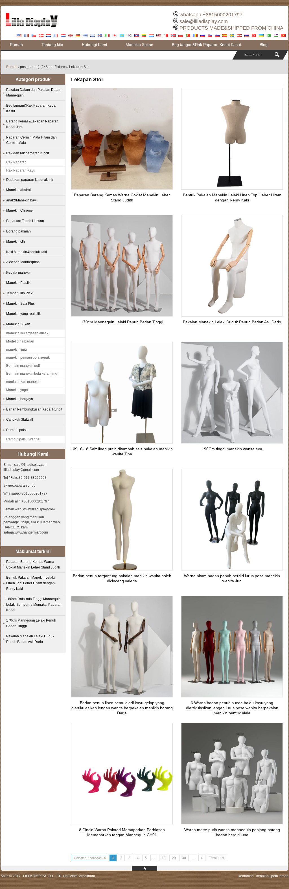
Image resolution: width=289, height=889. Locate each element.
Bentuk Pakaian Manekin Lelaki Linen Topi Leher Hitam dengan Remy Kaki (30, 583)
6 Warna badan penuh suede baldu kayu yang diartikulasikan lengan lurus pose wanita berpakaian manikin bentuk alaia (232, 708)
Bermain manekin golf (23, 366)
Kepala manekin (18, 273)
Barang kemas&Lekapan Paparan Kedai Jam (32, 124)
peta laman (279, 876)
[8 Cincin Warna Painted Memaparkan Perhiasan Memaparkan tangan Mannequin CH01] (121, 822)
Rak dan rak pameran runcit (27, 153)
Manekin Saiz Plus (20, 304)
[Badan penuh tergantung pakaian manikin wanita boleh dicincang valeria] (121, 569)
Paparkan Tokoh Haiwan (25, 221)
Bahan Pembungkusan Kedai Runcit (34, 409)
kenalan (262, 876)
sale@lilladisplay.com (203, 21)
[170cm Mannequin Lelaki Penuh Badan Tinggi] (121, 315)
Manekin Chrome (19, 210)
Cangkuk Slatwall (19, 420)
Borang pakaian (18, 231)
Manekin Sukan (139, 44)
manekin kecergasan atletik (27, 333)
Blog (264, 44)
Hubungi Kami (94, 44)
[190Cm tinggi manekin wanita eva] (232, 442)
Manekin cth (15, 241)
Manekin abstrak (19, 190)
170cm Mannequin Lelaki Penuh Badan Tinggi (122, 322)
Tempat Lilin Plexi (19, 293)
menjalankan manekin (23, 382)
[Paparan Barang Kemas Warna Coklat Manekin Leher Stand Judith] (121, 188)
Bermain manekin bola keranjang (31, 374)
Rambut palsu (17, 430)
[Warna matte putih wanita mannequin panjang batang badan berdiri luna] (232, 822)
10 (164, 858)
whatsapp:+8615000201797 (210, 14)
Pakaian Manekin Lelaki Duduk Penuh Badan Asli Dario (232, 322)
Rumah (16, 44)
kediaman (246, 876)
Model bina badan (20, 341)
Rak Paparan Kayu (20, 170)
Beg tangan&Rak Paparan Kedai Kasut (206, 44)
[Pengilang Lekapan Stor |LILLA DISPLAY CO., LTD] (31, 29)
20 (174, 858)
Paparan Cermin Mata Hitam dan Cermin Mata (31, 140)
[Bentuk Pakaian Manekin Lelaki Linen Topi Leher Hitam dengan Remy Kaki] (232, 188)
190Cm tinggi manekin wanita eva (232, 449)
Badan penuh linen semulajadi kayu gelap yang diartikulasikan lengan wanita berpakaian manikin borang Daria (122, 708)
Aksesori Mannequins (23, 262)
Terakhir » (216, 858)
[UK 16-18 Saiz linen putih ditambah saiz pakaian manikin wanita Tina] (121, 442)
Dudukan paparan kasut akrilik (29, 180)
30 (184, 858)
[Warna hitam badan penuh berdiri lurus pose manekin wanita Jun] (232, 569)
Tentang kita (52, 44)
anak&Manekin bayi (21, 200)
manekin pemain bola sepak (28, 357)
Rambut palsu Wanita (22, 439)
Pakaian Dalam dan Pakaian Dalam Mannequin (33, 92)
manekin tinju (16, 350)
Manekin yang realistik (23, 314)
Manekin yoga (17, 390)
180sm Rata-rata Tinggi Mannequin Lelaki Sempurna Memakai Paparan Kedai (34, 604)
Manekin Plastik (18, 283)
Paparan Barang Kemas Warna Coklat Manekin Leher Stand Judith (33, 564)
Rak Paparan (16, 162)
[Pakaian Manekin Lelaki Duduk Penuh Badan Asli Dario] (232, 315)
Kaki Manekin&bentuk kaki (26, 252)
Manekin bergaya (19, 399)
